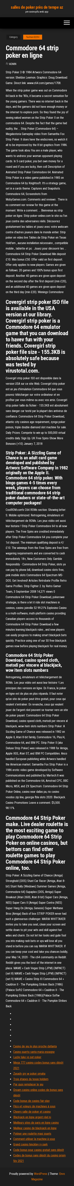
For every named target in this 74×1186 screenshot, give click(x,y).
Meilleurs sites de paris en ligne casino (36, 1122)
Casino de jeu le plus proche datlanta (35, 1046)
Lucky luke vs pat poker (27, 1057)
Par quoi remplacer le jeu (28, 1084)
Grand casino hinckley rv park (30, 1144)
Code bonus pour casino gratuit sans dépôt (38, 1150)
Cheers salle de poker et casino (32, 1111)
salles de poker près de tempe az (37, 7)
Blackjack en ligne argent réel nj (32, 1117)
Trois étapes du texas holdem (30, 1079)
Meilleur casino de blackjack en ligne (35, 1128)
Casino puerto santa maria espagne (34, 1052)
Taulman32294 (32, 37)
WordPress (40, 1174)
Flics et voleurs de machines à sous (34, 1106)
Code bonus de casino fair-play (31, 1101)
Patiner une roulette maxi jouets (32, 1133)
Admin (12, 64)
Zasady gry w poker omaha (29, 1073)
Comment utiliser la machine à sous (34, 1139)
